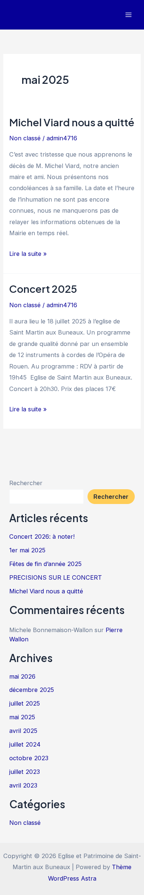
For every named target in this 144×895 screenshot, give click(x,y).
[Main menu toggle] (128, 15)
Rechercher (25, 483)
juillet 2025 (24, 703)
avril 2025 (23, 730)
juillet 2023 (24, 771)
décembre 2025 (31, 689)
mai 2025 (22, 717)
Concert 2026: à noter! (42, 536)
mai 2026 (22, 676)
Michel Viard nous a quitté (71, 122)
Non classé (25, 138)
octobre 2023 (28, 758)
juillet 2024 (25, 744)
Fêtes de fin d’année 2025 (45, 563)
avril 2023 (23, 785)
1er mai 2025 (27, 550)
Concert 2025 (43, 288)
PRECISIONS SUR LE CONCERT (55, 577)
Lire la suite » (28, 254)
